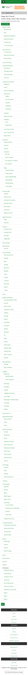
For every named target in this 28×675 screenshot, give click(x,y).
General (6, 490)
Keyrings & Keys (6, 362)
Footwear (6, 113)
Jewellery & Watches (7, 297)
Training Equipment (7, 523)
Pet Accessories (6, 413)
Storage (6, 264)
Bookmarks (7, 435)
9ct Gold (6, 303)
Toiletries (4, 481)
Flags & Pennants (6, 217)
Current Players (9, 505)
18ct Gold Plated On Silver (10, 300)
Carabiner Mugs (9, 170)
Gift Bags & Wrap (8, 71)
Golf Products (5, 246)
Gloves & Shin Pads (9, 528)
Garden (6, 287)
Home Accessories (8, 255)
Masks (5, 493)
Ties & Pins (7, 210)
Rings (5, 338)
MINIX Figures (7, 496)
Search (4, 555)
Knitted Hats (8, 125)
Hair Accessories (9, 99)
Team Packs (8, 514)
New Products (6, 558)
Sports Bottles (7, 535)
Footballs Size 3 (8, 229)
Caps (6, 122)
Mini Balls (6, 235)
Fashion (6, 319)
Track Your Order (14, 665)
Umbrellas (6, 406)
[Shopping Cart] (24, 2)
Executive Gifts (6, 191)
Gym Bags (6, 387)
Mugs (5, 168)
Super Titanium (8, 354)
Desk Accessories (8, 444)
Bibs (5, 32)
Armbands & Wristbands (10, 525)
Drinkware (5, 140)
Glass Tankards (9, 157)
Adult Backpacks (9, 376)
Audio (5, 470)
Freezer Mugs (8, 173)
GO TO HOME (5, 24)
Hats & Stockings (8, 74)
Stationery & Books (7, 429)
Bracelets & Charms (9, 309)
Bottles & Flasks (8, 142)
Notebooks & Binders (9, 448)
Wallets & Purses (8, 213)
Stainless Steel (7, 348)
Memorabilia (7, 206)
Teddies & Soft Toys (9, 518)
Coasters (6, 145)
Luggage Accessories (9, 393)
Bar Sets (7, 154)
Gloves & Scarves (8, 116)
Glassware (6, 152)
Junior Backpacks (9, 379)
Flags (5, 219)
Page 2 (5, 593)
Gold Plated (7, 322)
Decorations (7, 68)
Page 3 (5, 596)
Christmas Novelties (7, 65)
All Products (14, 622)
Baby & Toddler (6, 27)
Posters (6, 547)
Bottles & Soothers (9, 39)
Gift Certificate (6, 243)
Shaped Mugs (8, 180)
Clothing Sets (7, 42)
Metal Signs (7, 541)
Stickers (6, 460)
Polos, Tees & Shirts (9, 132)
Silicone (6, 341)
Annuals (6, 432)
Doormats (6, 284)
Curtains (6, 277)
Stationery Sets (8, 457)
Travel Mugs (8, 186)
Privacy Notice (7, 573)
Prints (5, 422)
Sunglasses (8, 106)
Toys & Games (6, 484)
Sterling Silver (7, 351)
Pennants (6, 222)
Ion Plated (6, 325)
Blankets (6, 271)
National (7, 511)
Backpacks (6, 374)
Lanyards (7, 102)
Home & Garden (6, 252)
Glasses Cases (7, 197)
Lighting (6, 258)
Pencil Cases (7, 451)
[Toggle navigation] (3, 2)
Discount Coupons (8, 586)
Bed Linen (6, 268)
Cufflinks (6, 193)
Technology (5, 465)
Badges (7, 96)
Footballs (4, 227)
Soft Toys (6, 77)
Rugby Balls (7, 239)
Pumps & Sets (7, 531)
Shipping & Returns (9, 570)
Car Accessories (6, 49)
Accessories (7, 94)
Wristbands (8, 109)
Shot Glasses (8, 164)
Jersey (4, 294)
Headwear (6, 119)
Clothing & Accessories (8, 82)
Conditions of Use (8, 576)
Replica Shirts (7, 135)
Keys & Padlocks (8, 367)
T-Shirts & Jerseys (8, 45)
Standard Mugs (9, 183)
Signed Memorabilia (7, 416)
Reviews (4, 564)
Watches (6, 357)
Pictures (6, 544)
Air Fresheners (7, 52)
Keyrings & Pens (8, 203)
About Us (14, 628)
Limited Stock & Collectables (12, 508)
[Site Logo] (7, 7)
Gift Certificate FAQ (8, 583)
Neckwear (6, 332)
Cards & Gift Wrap (7, 62)
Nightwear (6, 84)
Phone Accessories (8, 477)
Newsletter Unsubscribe (10, 589)
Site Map (14, 631)
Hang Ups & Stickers (9, 55)
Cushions (6, 280)
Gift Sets (6, 148)
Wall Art (4, 539)
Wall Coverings (7, 551)
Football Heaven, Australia (16, 667)
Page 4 (5, 599)
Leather (6, 329)
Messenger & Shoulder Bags (11, 399)
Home (3, 13)
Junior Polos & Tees (9, 129)
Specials (4, 561)
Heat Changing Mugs (10, 176)
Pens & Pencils (7, 454)
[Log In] (22, 2)
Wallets (6, 409)
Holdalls (6, 390)
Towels (6, 290)
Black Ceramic (7, 306)
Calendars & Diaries (9, 441)
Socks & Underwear (9, 90)
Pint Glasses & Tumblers (11, 160)
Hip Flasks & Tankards (9, 200)
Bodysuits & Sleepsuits (9, 36)
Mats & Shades (7, 58)
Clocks (5, 274)
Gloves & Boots (8, 419)
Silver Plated (7, 345)
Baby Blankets (7, 29)
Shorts (5, 87)
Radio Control (7, 499)
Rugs (5, 261)
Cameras (6, 467)
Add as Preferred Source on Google (14, 672)
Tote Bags (6, 403)
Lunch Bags (7, 396)
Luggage (4, 371)
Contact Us (6, 580)
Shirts (5, 425)
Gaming (6, 473)
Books (5, 438)
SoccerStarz (7, 502)
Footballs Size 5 (8, 232)
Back (3, 604)
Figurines (6, 486)
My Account (14, 662)
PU (4, 335)
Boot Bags (6, 383)
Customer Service (14, 643)
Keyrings (6, 364)
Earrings (6, 316)
